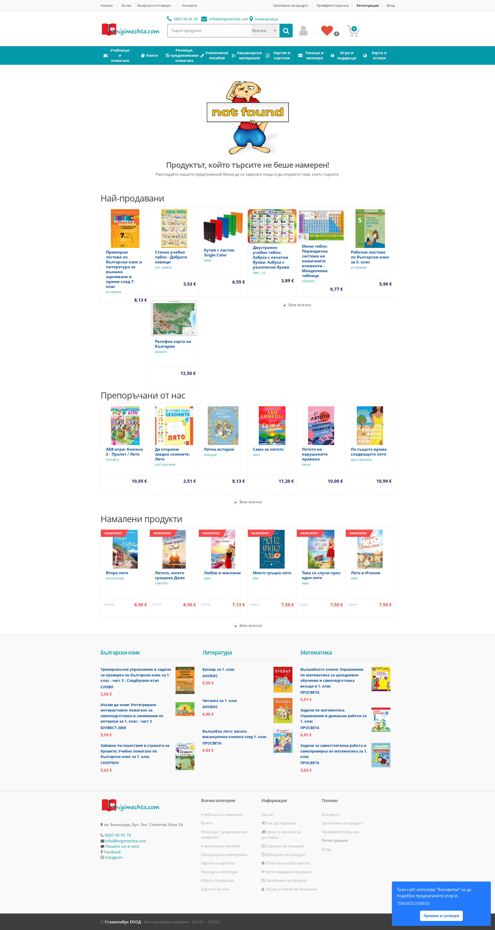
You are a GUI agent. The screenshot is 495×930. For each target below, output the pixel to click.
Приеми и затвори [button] (441, 915)
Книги (207, 823)
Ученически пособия (221, 845)
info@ (228, 19)
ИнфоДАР (210, 455)
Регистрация (368, 5)
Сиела (306, 464)
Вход (390, 5)
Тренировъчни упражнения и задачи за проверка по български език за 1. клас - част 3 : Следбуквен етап (136, 675)
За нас (126, 5)
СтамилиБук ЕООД (123, 921)
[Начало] (130, 29)
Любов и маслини (222, 572)
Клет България (165, 464)
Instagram (114, 857)
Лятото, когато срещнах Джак (170, 575)
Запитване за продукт (290, 5)
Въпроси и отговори (153, 5)
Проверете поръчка (332, 5)
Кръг (256, 578)
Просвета (112, 460)
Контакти (189, 5)
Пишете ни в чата (122, 846)
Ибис (256, 455)
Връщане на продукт (285, 854)
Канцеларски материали (224, 854)
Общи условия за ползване (290, 889)
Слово (107, 686)
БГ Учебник (113, 292)
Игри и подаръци (217, 880)
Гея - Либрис (163, 267)
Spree (207, 260)
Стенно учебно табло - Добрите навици (171, 256)
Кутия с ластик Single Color (219, 252)
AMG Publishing (361, 460)
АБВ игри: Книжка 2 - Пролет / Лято (124, 452)
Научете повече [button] (414, 902)
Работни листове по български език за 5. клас (370, 256)
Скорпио (308, 281)
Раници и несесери (219, 871)
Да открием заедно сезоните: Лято (172, 454)
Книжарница (266, 19)
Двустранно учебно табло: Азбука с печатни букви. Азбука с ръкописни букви (271, 257)
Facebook (112, 851)
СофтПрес (162, 583)
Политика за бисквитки (287, 863)
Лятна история (219, 449)
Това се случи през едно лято (321, 575)
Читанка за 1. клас (219, 700)
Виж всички (299, 304)
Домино (161, 352)
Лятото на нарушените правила (315, 454)
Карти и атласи (215, 889)
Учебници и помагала (221, 814)
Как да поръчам (280, 823)
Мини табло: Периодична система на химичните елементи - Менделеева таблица (315, 261)
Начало (107, 5)
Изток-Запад (115, 578)
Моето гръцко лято (272, 572)
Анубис (210, 675)
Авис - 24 (259, 272)
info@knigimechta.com (125, 840)
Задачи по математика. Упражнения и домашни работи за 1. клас (333, 716)
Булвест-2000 (113, 727)
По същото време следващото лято (369, 452)
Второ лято (117, 572)
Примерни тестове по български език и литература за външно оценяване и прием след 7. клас (124, 269)
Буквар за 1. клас (218, 669)
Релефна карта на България (173, 344)
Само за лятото (268, 449)
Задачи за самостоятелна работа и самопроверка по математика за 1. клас (333, 751)
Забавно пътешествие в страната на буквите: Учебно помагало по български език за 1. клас (135, 751)
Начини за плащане (285, 845)
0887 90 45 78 (185, 19)
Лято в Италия (365, 572)
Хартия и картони (218, 863)
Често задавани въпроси (287, 871)
